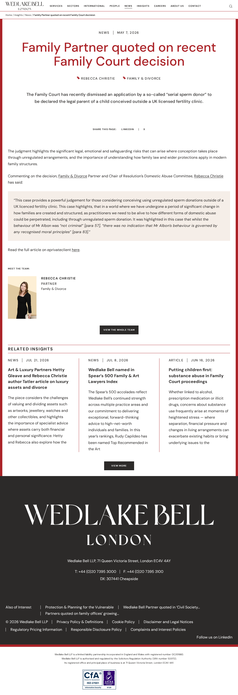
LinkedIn (127, 129)
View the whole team (119, 329)
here (75, 249)
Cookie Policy (123, 621)
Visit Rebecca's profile (45, 297)
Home (9, 15)
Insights (143, 5)
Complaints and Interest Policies (158, 629)
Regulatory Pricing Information (36, 629)
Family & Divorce (144, 79)
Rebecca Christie (98, 79)
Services (56, 5)
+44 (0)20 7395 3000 (97, 571)
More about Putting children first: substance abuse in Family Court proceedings (199, 402)
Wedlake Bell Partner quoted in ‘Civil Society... (161, 607)
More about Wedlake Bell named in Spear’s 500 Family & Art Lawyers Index (119, 405)
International (94, 5)
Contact (194, 5)
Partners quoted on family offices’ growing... (82, 613)
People (115, 5)
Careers (160, 5)
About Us (177, 5)
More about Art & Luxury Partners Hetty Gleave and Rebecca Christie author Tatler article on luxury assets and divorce (38, 401)
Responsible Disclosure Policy (96, 629)
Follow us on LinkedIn (214, 637)
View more (119, 465)
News (128, 5)
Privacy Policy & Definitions (80, 621)
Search (228, 6)
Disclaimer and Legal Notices (168, 621)
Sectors (73, 5)
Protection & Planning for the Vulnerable (79, 607)
